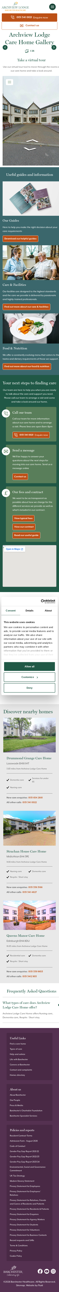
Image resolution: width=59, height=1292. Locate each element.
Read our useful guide (26, 535)
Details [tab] (30, 610)
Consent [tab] (11, 610)
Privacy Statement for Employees (25, 1186)
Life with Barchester (19, 1059)
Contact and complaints (21, 1070)
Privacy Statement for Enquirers (24, 1214)
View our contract (24, 527)
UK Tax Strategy (17, 1176)
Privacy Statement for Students (24, 1225)
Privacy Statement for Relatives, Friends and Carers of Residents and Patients (28, 1202)
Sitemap (20, 1285)
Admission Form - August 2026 (24, 1141)
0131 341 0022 (29, 802)
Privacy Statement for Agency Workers (27, 1219)
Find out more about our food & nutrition (26, 366)
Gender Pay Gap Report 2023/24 (24, 1162)
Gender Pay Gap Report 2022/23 (24, 1156)
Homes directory (17, 1075)
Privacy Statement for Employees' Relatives (25, 1193)
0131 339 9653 (35, 971)
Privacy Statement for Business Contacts (28, 1235)
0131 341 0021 (24, 17)
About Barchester (18, 1095)
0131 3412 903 (29, 976)
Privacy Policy (16, 1251)
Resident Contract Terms (21, 1136)
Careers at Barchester (20, 1065)
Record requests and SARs (22, 1240)
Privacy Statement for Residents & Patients (29, 1209)
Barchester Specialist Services (23, 1116)
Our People (15, 1100)
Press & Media (16, 1105)
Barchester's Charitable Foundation (26, 1110)
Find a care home (18, 1044)
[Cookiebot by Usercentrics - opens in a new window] (41, 601)
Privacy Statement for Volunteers (25, 1230)
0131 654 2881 (35, 797)
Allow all (30, 666)
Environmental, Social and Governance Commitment (28, 1169)
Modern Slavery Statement (22, 1181)
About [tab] (48, 610)
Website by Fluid (34, 1285)
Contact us (32, 25)
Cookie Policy (16, 1256)
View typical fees (23, 518)
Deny (29, 687)
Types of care (16, 1049)
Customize (27, 677)
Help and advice (17, 1054)
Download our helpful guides (20, 238)
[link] (29, 763)
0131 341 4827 (29, 892)
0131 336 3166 (35, 887)
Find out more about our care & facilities (26, 307)
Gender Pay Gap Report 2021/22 (24, 1151)
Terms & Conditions (19, 1245)
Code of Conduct (17, 1146)
